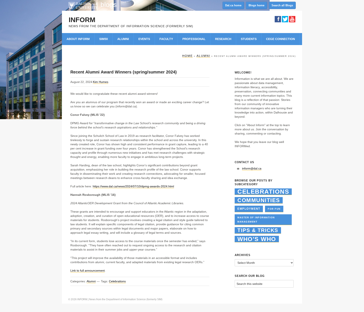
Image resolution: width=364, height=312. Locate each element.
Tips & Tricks (257, 230)
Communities (258, 200)
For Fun (274, 209)
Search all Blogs (282, 5)
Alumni (91, 281)
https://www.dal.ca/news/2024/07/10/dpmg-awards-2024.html (133, 186)
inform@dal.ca (251, 168)
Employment (248, 208)
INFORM (82, 20)
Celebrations (117, 281)
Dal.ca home (233, 5)
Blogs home (256, 5)
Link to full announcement (87, 270)
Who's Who (256, 239)
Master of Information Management (256, 219)
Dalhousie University (83, 5)
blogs (108, 5)
